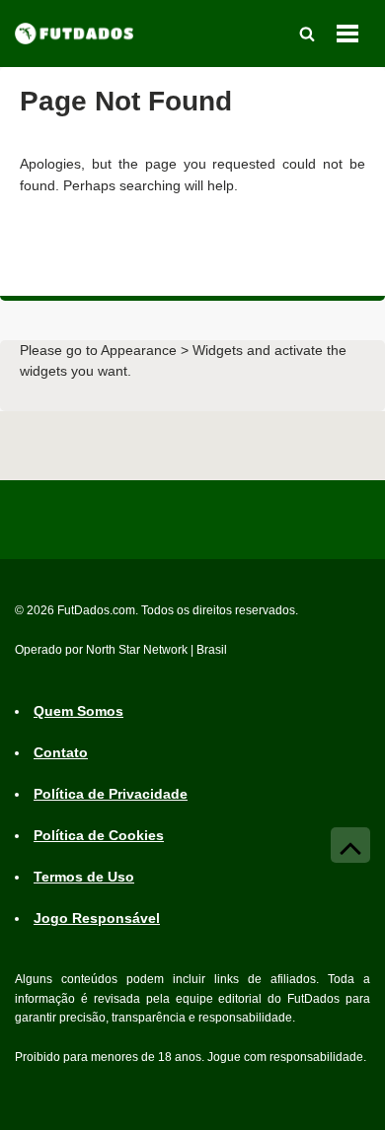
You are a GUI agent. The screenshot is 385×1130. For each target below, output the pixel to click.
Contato (61, 752)
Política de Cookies (99, 835)
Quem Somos (78, 711)
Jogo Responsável (97, 918)
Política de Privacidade (111, 794)
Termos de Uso (84, 876)
